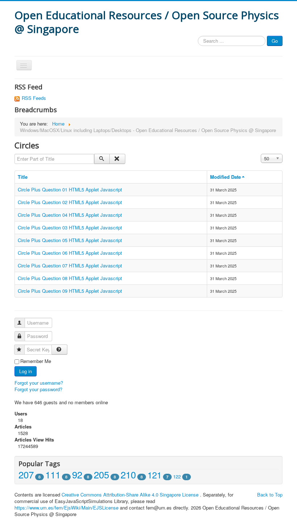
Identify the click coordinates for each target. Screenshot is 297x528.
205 (101, 474)
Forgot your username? (38, 382)
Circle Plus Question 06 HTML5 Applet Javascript (70, 252)
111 (52, 474)
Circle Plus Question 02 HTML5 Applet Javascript (70, 202)
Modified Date (225, 176)
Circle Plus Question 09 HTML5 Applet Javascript (70, 290)
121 (154, 474)
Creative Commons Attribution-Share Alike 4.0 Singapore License (130, 494)
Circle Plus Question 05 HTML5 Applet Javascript (70, 240)
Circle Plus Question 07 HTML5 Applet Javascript (70, 265)
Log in (25, 371)
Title (23, 176)
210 (128, 474)
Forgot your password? (38, 389)
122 (177, 476)
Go (275, 40)
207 (26, 474)
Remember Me (35, 361)
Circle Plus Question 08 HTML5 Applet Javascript (70, 278)
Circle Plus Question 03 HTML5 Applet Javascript (70, 227)
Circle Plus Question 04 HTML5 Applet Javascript (70, 214)
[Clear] (117, 159)
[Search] (102, 159)
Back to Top (270, 494)
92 (77, 474)
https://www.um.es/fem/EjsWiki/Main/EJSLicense (66, 507)
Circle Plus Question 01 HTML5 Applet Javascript (70, 189)
